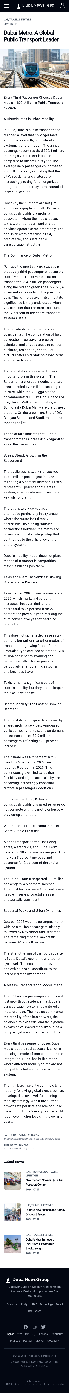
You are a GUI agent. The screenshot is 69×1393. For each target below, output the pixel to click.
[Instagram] (34, 1327)
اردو (34, 1333)
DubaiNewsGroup (31, 1279)
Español (43, 1333)
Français (15, 1340)
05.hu (17, 1384)
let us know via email (52, 1139)
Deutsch (28, 1340)
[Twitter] (43, 1327)
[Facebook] (26, 1327)
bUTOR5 (9, 1384)
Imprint (24, 1362)
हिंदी (27, 1333)
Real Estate (34, 1310)
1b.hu (46, 1384)
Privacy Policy (36, 1362)
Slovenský (53, 1340)
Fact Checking (27, 1366)
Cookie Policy (51, 1362)
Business (11, 1304)
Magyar (40, 1340)
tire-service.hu (35, 1384)
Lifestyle (24, 1304)
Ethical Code (42, 1366)
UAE (34, 1304)
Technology (46, 1304)
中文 (19, 1333)
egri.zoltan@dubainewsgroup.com (20, 1148)
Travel (59, 1304)
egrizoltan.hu (57, 1384)
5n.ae (24, 1384)
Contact (15, 1362)
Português (57, 1333)
